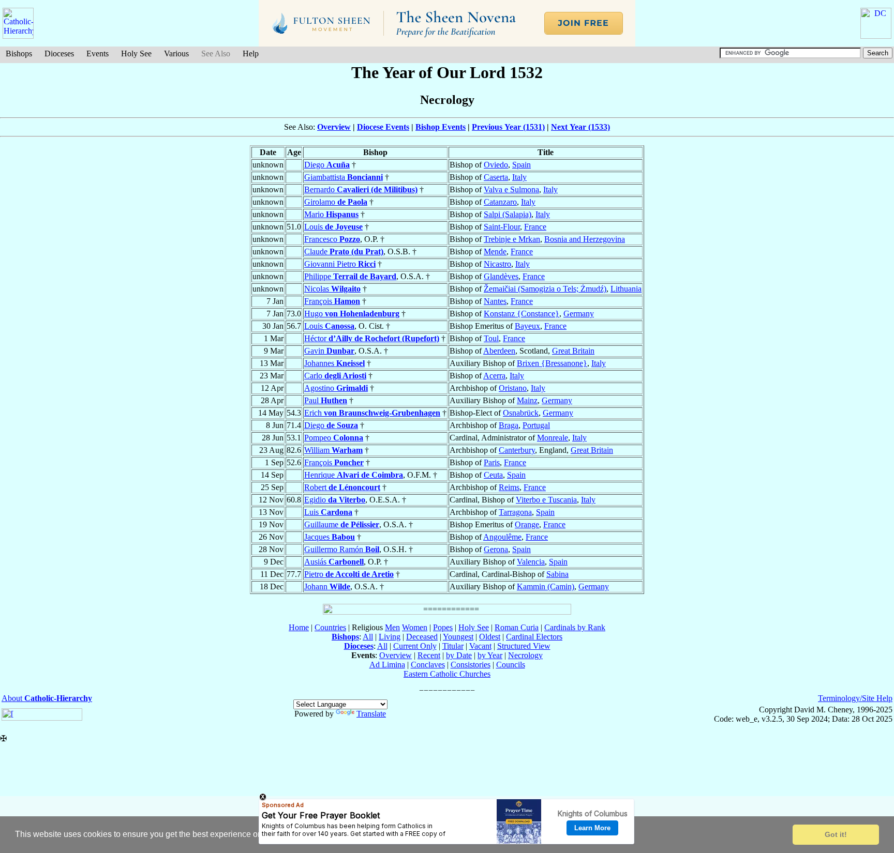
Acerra (494, 375)
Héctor (371, 338)
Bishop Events (440, 127)
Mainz (527, 400)
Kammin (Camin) (545, 586)
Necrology (525, 655)
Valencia (531, 561)
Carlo (335, 375)
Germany (578, 313)
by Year (490, 655)
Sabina (557, 574)
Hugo (351, 313)
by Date (459, 655)
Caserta (496, 177)
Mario (331, 214)
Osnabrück (521, 412)
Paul (325, 400)
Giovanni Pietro (340, 264)
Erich (372, 412)
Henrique (353, 474)
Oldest (489, 636)
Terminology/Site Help (855, 698)
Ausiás (334, 561)
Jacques (329, 536)
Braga (508, 425)
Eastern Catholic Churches (447, 673)
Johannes (334, 363)
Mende (495, 251)
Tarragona (515, 512)
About (47, 698)
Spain (521, 164)
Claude (343, 251)
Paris (492, 462)
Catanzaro (500, 201)
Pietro (349, 574)
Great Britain (573, 350)
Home (299, 627)
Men (392, 627)
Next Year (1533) (580, 127)
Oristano (513, 388)
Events (97, 53)
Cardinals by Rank (574, 627)
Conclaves (428, 664)
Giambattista (343, 177)
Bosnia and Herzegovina (584, 239)
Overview (334, 127)
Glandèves (501, 276)
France (535, 226)
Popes (443, 627)
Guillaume (341, 524)
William (333, 450)
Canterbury (517, 450)
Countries (330, 627)
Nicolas (332, 288)
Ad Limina (387, 664)
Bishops (19, 53)
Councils (510, 664)
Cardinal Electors (534, 636)
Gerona (496, 549)
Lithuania (626, 288)
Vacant (480, 646)
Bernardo (361, 189)
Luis (328, 512)
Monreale (552, 437)
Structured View (523, 646)
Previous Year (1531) (508, 127)
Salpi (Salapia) (507, 214)
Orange (527, 524)
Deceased (422, 636)
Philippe (350, 276)
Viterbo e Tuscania (546, 499)
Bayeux (527, 326)
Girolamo (335, 201)
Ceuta (493, 474)
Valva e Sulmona (511, 189)
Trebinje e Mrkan (512, 239)
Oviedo (496, 164)
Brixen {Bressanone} (552, 363)
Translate (371, 713)
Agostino (336, 388)
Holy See (136, 53)
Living (389, 636)
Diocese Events (383, 127)
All (368, 636)
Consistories (470, 664)
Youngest (458, 636)
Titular (453, 646)
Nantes (495, 301)
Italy (519, 177)
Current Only (415, 646)
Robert (342, 487)
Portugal (536, 425)
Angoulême (502, 536)
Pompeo (333, 437)
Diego (327, 164)
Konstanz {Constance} (521, 313)
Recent (429, 655)
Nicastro (497, 264)
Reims (509, 487)
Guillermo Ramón (341, 549)
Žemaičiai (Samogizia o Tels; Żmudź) (545, 288)
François (332, 301)
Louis (333, 226)
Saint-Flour (502, 226)
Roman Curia (517, 627)
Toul (491, 338)
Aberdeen (499, 350)
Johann (327, 586)
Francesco (332, 239)
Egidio (334, 499)
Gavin (329, 350)
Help (251, 53)
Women (414, 627)
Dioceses (59, 53)
